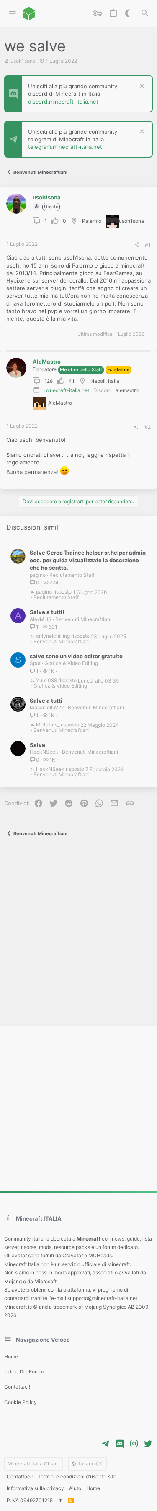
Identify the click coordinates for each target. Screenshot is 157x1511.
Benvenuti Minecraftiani (83, 619)
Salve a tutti (46, 700)
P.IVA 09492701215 (30, 1500)
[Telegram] (105, 1443)
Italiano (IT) (90, 1463)
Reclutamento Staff (72, 575)
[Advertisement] (78, 933)
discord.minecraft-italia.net (63, 101)
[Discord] (119, 1443)
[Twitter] (148, 1443)
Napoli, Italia (104, 381)
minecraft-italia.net (66, 390)
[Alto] (60, 1501)
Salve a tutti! (47, 612)
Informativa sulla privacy (35, 1488)
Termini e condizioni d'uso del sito (77, 1476)
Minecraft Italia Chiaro (33, 1463)
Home (11, 1356)
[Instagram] (134, 1443)
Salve (37, 744)
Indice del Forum (24, 1371)
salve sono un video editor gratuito (76, 656)
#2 (147, 427)
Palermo (91, 221)
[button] (12, 13)
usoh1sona (23, 61)
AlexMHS (40, 619)
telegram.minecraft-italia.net (65, 146)
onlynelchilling (53, 636)
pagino (38, 575)
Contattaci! (17, 1387)
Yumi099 (46, 680)
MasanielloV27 (47, 707)
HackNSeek (44, 752)
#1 (148, 245)
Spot (35, 663)
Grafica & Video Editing (71, 663)
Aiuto (75, 1488)
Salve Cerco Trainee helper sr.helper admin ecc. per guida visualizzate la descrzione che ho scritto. (88, 560)
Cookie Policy (20, 1402)
